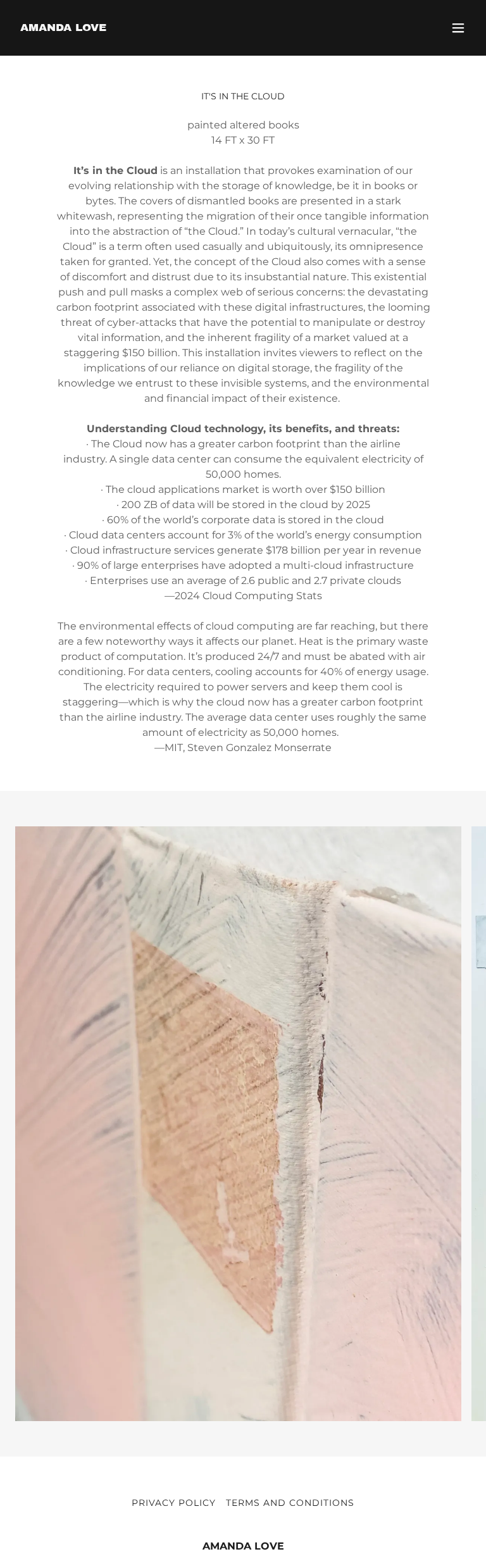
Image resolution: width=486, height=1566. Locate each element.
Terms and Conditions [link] (290, 1502)
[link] (63, 28)
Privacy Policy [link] (174, 1502)
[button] (458, 27)
